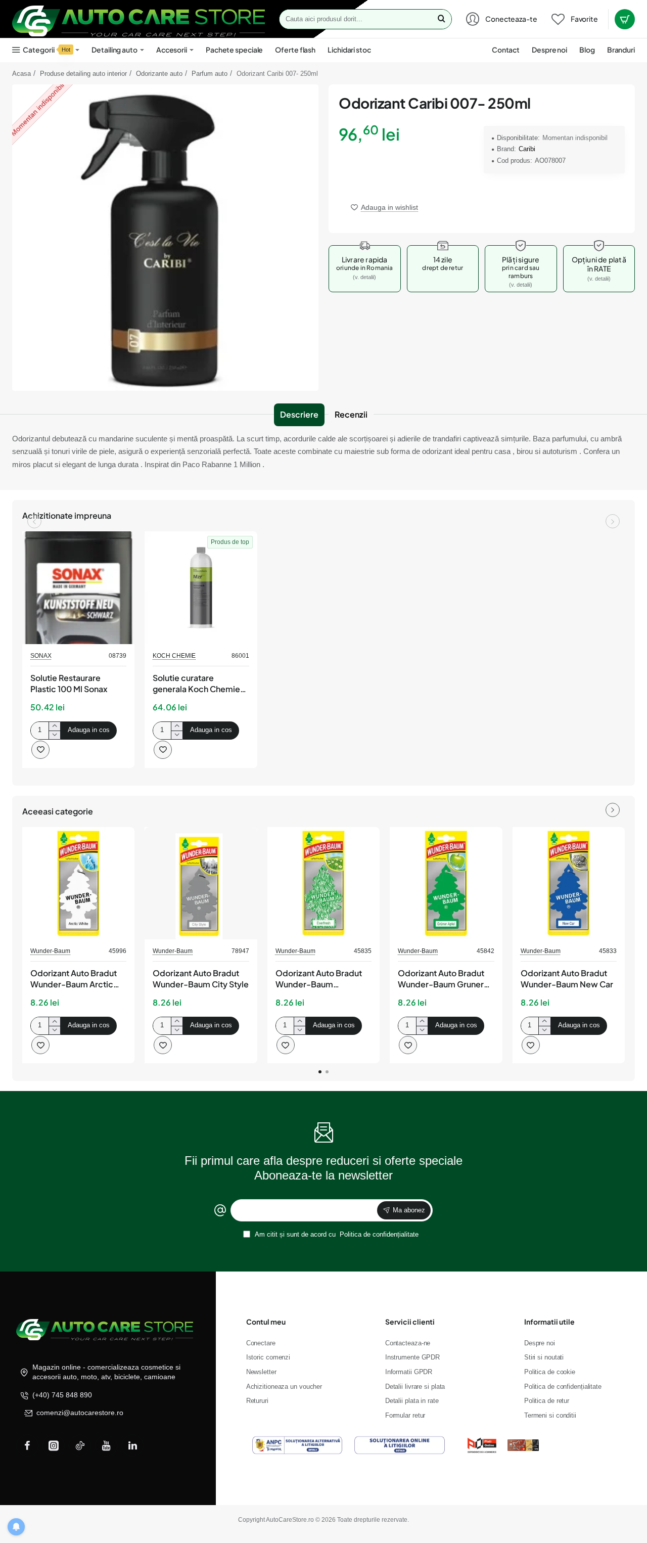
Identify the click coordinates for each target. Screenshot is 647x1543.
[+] (54, 726)
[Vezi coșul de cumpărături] (625, 19)
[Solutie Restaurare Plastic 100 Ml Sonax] (78, 587)
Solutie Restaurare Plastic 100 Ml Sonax (69, 683)
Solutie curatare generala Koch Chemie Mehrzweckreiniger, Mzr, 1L (200, 684)
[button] (384, 207)
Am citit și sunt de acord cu (336, 1234)
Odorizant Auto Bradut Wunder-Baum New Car (567, 978)
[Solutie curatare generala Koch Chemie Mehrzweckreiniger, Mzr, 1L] (201, 587)
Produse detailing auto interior (83, 73)
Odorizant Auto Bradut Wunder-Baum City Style (201, 978)
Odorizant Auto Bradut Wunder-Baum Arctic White (73, 979)
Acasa (21, 73)
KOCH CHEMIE (174, 655)
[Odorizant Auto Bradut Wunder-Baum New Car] (569, 883)
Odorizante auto (159, 73)
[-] (54, 735)
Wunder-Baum (50, 951)
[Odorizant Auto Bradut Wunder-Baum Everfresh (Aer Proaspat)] (323, 883)
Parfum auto (209, 73)
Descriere (299, 414)
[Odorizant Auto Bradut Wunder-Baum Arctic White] (78, 883)
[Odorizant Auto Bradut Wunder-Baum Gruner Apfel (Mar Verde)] (446, 883)
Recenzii (351, 414)
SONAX (41, 655)
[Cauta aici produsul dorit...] (441, 19)
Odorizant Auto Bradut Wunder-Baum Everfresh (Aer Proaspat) (323, 979)
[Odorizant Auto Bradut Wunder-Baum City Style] (201, 883)
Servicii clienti (410, 1321)
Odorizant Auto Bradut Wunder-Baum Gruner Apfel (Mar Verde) (441, 979)
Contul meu (266, 1321)
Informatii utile (549, 1321)
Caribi (527, 149)
